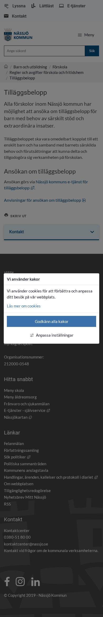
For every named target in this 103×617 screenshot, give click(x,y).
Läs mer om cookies (24, 306)
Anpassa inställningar (54, 335)
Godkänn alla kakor (51, 321)
